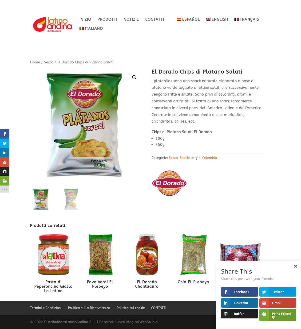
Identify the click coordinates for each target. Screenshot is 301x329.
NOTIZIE (131, 20)
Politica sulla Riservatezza (89, 308)
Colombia (209, 158)
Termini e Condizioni (46, 308)
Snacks (185, 158)
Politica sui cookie (131, 308)
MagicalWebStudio (142, 322)
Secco (48, 62)
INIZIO (85, 20)
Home (35, 62)
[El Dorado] (169, 184)
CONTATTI (154, 20)
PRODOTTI (107, 20)
